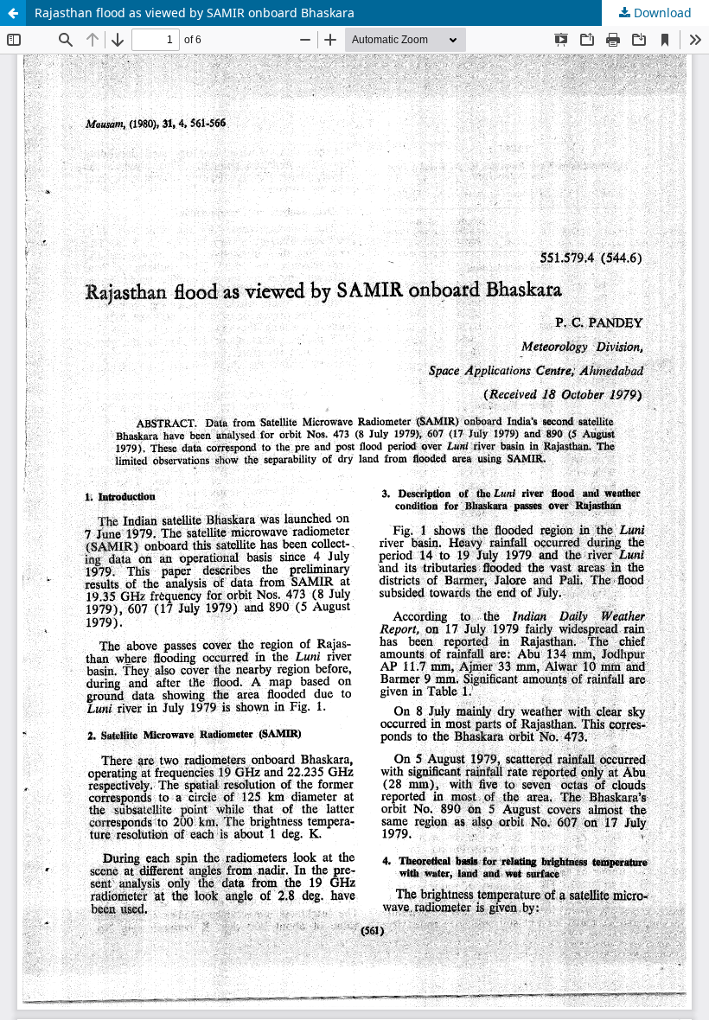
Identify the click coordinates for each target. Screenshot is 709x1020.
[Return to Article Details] (13, 13)
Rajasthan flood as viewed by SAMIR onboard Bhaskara (194, 12)
